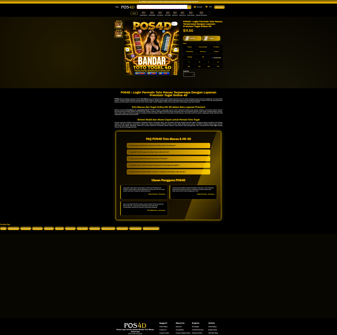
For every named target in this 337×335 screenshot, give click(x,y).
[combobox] (162, 7)
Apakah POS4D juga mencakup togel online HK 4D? (149, 152)
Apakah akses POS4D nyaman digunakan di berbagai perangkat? (154, 165)
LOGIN (211, 38)
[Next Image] (176, 49)
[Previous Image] (127, 49)
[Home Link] (127, 7)
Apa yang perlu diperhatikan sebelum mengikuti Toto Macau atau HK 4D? (157, 172)
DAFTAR (192, 38)
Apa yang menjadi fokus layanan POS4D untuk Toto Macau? (153, 145)
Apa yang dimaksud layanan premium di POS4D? (148, 159)
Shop (117, 7)
